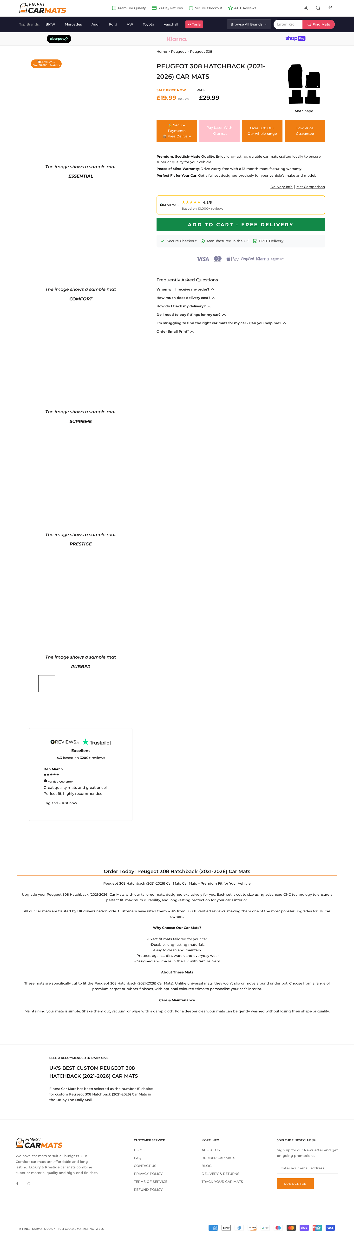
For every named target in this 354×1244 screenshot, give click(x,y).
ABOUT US (211, 1150)
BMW (50, 24)
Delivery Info (281, 187)
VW (130, 24)
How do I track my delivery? (181, 306)
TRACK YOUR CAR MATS (222, 1181)
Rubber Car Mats (218, 1158)
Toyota (148, 24)
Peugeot (178, 51)
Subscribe (295, 1184)
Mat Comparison (310, 187)
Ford (113, 24)
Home (162, 51)
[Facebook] (17, 1183)
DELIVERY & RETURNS (220, 1174)
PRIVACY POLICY (148, 1174)
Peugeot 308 (201, 51)
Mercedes (73, 24)
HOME (139, 1150)
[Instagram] (28, 1183)
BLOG (207, 1166)
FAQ (137, 1158)
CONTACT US (145, 1166)
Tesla (196, 24)
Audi (95, 24)
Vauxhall (171, 24)
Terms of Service (150, 1181)
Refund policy (148, 1189)
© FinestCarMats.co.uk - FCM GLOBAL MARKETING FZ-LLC (61, 1229)
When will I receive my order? (183, 289)
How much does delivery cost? (183, 298)
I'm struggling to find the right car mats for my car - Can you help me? (219, 323)
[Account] (306, 8)
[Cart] (330, 8)
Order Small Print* (173, 331)
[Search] (318, 8)
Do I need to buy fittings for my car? (189, 314)
